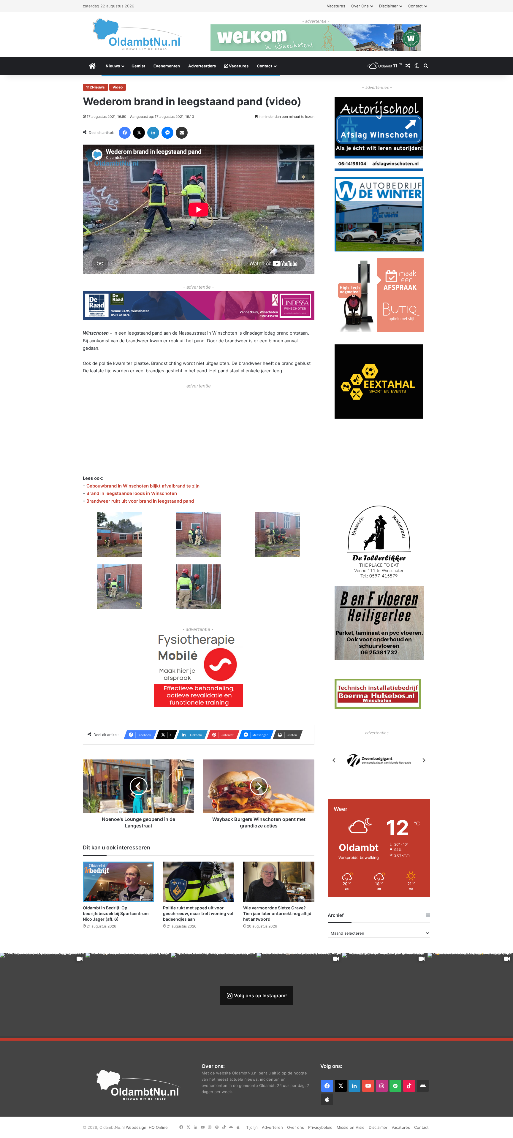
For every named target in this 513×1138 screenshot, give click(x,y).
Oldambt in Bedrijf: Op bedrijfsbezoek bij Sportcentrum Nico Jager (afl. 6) (116, 913)
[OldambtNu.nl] (138, 34)
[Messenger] (167, 133)
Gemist (138, 66)
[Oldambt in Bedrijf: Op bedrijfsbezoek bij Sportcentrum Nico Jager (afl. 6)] (118, 882)
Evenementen (166, 66)
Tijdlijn (252, 1127)
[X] (139, 133)
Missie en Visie (351, 1127)
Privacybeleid (320, 1127)
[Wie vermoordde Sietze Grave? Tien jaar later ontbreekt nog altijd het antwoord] (278, 882)
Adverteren (272, 1127)
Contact (415, 6)
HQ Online (158, 1127)
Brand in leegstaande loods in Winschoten (131, 493)
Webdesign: (137, 1127)
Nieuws (113, 66)
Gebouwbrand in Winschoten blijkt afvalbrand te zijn (143, 486)
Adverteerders (202, 66)
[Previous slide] (334, 760)
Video (118, 87)
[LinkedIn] (153, 133)
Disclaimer (388, 6)
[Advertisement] (198, 431)
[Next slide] (423, 760)
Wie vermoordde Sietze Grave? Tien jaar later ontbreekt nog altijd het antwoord (277, 913)
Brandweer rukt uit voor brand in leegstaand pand (140, 501)
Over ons (360, 6)
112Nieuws (95, 87)
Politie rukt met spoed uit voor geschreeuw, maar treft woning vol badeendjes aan (198, 913)
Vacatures (336, 6)
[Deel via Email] (182, 133)
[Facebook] (125, 133)
